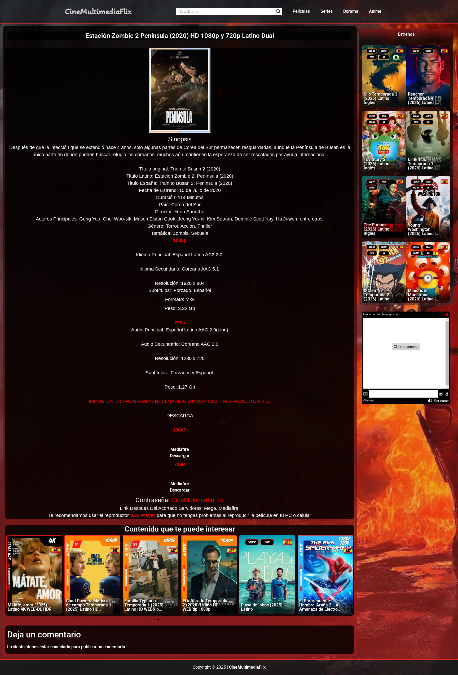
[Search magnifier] (278, 11)
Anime (375, 11)
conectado (60, 646)
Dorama (350, 11)
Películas (301, 11)
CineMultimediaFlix (98, 11)
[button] (153, 619)
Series (326, 11)
